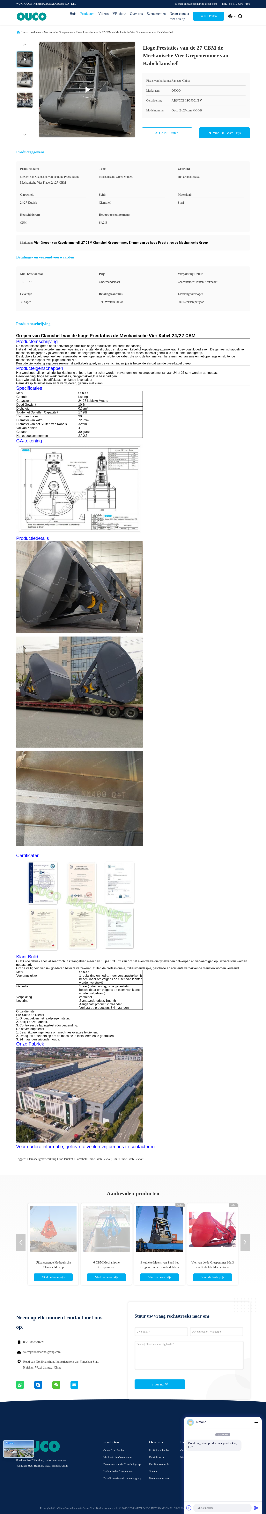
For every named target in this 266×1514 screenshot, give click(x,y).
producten (35, 32)
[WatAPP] (25, 1387)
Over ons (136, 14)
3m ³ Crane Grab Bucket (128, 1159)
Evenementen (156, 14)
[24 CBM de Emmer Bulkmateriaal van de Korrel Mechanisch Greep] (212, 1228)
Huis (73, 14)
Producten (87, 14)
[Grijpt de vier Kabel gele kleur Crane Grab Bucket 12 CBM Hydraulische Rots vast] (159, 1228)
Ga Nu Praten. (209, 16)
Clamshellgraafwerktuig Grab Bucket (50, 1159)
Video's (103, 14)
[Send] (256, 1507)
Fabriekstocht (156, 1457)
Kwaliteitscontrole (159, 1464)
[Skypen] (43, 1387)
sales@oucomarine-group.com (42, 1352)
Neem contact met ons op (179, 16)
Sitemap (153, 1471)
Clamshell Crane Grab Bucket (92, 1159)
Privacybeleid (47, 1508)
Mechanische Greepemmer (58, 32)
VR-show (119, 14)
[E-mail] (79, 1387)
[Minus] (256, 1422)
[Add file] (189, 1507)
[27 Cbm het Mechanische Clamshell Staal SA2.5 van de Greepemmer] (53, 1228)
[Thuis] (31, 16)
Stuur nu (158, 1384)
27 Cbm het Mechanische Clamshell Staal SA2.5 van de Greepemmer (53, 1267)
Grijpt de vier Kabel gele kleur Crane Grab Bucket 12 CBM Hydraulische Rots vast (159, 1267)
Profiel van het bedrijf (160, 1451)
